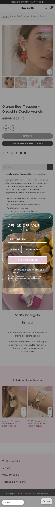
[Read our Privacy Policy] (45, 276)
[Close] (50, 216)
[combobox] (15, 249)
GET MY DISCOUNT (27, 260)
